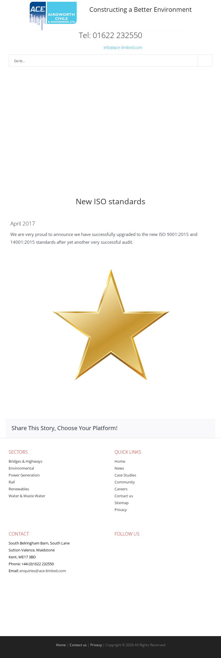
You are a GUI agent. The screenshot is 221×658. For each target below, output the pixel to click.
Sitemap (122, 502)
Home (120, 461)
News (119, 468)
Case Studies (125, 475)
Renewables (19, 488)
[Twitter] (159, 540)
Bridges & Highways (25, 461)
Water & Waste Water (27, 495)
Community (125, 482)
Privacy (121, 509)
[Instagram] (174, 540)
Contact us (124, 495)
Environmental (21, 468)
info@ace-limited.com (123, 47)
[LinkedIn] (167, 540)
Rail (12, 482)
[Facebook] (152, 540)
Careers (121, 488)
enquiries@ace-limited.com (43, 570)
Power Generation (24, 475)
